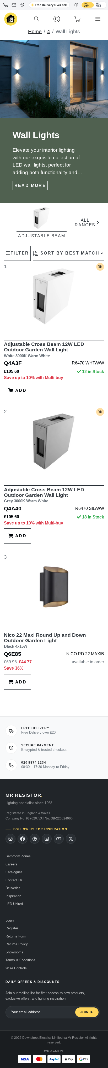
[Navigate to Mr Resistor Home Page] (10, 19)
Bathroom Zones (18, 856)
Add (20, 390)
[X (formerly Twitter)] (71, 839)
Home (35, 31)
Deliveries (13, 888)
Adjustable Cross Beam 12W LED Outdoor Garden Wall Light (44, 349)
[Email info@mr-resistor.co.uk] (14, 5)
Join (84, 1012)
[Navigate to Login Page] (56, 19)
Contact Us (14, 880)
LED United (14, 904)
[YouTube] (59, 839)
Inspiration (13, 896)
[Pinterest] (35, 839)
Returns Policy (17, 944)
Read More (30, 185)
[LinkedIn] (47, 839)
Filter (19, 253)
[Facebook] (23, 839)
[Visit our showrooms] (22, 5)
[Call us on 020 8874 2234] (5, 5)
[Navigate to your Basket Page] (77, 19)
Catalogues (14, 872)
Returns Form (16, 936)
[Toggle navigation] (98, 19)
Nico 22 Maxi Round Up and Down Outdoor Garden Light (45, 640)
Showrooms (14, 952)
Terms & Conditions (20, 960)
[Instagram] (10, 839)
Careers (11, 864)
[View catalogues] (76, 5)
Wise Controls (16, 968)
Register (12, 928)
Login (10, 920)
